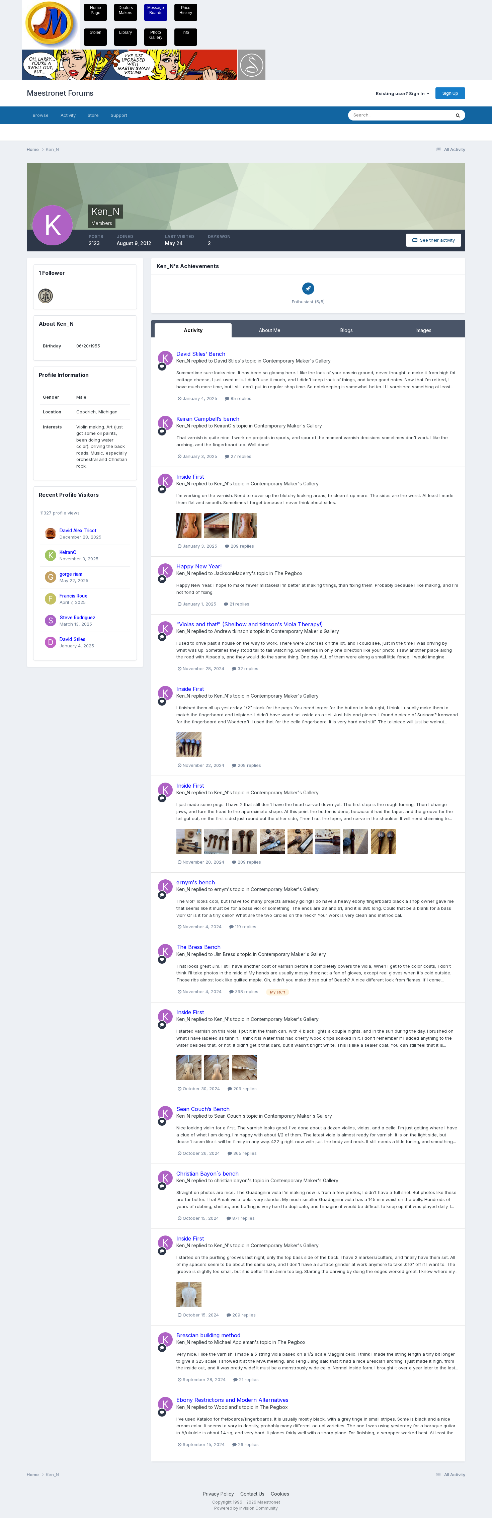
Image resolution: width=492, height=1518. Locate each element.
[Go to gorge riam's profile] (50, 577)
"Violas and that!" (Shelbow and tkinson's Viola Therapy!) (249, 624)
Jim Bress (224, 954)
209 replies (241, 546)
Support (119, 115)
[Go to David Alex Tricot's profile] (50, 533)
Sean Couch (227, 1116)
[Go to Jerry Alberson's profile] (45, 296)
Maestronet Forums (60, 93)
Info (185, 32)
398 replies (246, 991)
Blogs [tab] (346, 330)
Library (125, 32)
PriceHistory (185, 10)
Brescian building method (208, 1335)
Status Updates (426, 114)
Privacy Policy (218, 1494)
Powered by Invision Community (246, 1508)
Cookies (280, 1494)
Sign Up (450, 93)
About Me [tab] (269, 330)
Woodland (225, 1407)
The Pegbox (288, 573)
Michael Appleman (234, 1342)
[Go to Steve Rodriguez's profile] (50, 620)
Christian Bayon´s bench (207, 1173)
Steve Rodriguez (77, 617)
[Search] (457, 115)
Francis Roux (73, 595)
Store (93, 115)
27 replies (240, 456)
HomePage (95, 10)
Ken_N (183, 361)
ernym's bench (195, 882)
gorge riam (71, 574)
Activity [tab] (193, 330)
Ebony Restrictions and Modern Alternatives (232, 1399)
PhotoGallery (155, 35)
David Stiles (72, 639)
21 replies (238, 604)
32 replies (247, 668)
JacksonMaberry (233, 573)
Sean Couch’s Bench (203, 1109)
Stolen (95, 32)
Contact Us (252, 1494)
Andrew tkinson (231, 631)
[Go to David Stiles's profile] (50, 642)
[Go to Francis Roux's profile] (50, 599)
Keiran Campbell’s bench (207, 418)
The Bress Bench (198, 947)
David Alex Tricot (78, 530)
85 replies (240, 398)
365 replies (244, 1153)
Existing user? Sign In (401, 93)
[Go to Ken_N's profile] (165, 358)
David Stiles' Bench (200, 353)
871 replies (243, 1218)
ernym (221, 889)
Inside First (190, 476)
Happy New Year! (199, 566)
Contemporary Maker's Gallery (297, 361)
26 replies (248, 1444)
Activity (68, 115)
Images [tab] (423, 330)
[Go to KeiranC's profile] (50, 555)
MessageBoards (155, 10)
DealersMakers (125, 10)
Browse (41, 115)
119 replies (245, 926)
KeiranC (68, 552)
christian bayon (231, 1180)
